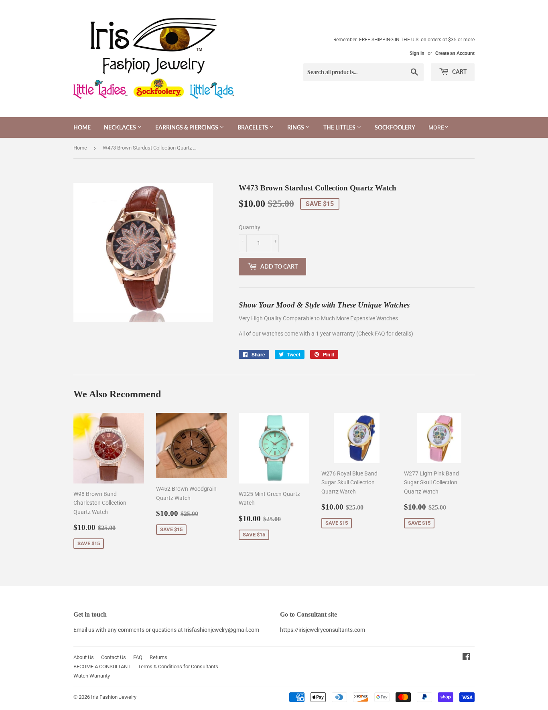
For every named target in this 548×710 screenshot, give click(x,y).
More (436, 127)
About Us (83, 657)
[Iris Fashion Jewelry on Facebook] (466, 658)
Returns (158, 657)
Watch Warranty (91, 676)
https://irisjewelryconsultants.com (322, 630)
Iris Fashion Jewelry (113, 697)
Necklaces (120, 127)
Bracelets (253, 127)
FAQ (137, 657)
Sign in (417, 53)
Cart (459, 71)
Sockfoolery (395, 127)
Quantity (249, 227)
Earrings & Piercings (187, 127)
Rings (296, 127)
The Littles (340, 127)
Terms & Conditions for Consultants (178, 666)
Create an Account (455, 53)
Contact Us (113, 657)
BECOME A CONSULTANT (102, 666)
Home (82, 127)
